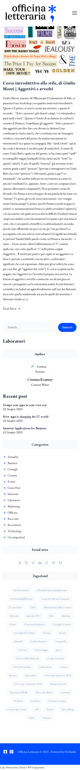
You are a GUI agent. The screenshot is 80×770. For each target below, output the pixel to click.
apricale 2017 (34, 616)
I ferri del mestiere (22, 667)
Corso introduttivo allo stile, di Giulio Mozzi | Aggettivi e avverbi (39, 86)
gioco (59, 650)
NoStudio (71, 752)
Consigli (12, 469)
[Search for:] (40, 327)
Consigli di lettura (62, 624)
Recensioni (14, 525)
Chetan (22, 767)
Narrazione (31, 675)
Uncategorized (16, 537)
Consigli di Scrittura (24, 633)
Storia (50, 709)
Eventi (11, 482)
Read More (10, 309)
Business (12, 463)
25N (32, 607)
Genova (22, 650)
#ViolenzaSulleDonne (21, 598)
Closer (12, 624)
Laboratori (14, 500)
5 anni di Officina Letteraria (55, 598)
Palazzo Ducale (58, 684)
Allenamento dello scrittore (57, 607)
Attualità (13, 457)
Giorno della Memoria (27, 658)
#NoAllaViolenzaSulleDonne (52, 590)
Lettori (63, 667)
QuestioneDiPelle (19, 692)
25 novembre (15, 607)
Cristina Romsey (40, 379)
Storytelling (67, 709)
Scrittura (35, 701)
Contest (12, 475)
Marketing (14, 506)
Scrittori (18, 701)
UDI (31, 718)
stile (37, 709)
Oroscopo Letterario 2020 (28, 684)
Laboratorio (45, 667)
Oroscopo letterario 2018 (58, 675)
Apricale (14, 616)
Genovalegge (41, 650)
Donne (62, 633)
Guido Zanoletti (56, 658)
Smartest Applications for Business (24, 428)
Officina (12, 512)
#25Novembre (21, 590)
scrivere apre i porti (16, 709)
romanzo (65, 692)
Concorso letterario (34, 624)
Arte (51, 616)
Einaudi (18, 641)
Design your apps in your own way (25, 405)
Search (67, 327)
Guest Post (14, 488)
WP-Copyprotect (36, 767)
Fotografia (60, 641)
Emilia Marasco (38, 641)
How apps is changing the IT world (25, 417)
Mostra (13, 675)
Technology (15, 531)
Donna (46, 633)
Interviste (13, 494)
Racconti (13, 519)
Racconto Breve (44, 692)
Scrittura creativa (57, 701)
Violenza (46, 718)
